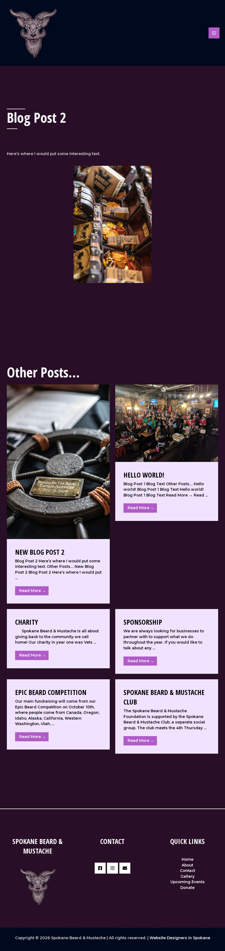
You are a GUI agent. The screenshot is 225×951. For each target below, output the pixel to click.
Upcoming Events (187, 882)
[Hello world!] (166, 423)
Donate (187, 887)
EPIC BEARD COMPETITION (50, 692)
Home (187, 859)
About (187, 865)
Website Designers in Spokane (180, 938)
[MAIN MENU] (214, 33)
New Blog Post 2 (39, 552)
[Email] (124, 868)
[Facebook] (100, 868)
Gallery (188, 876)
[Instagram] (112, 868)
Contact (187, 870)
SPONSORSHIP (142, 622)
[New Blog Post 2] (58, 461)
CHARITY (26, 622)
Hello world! (143, 474)
